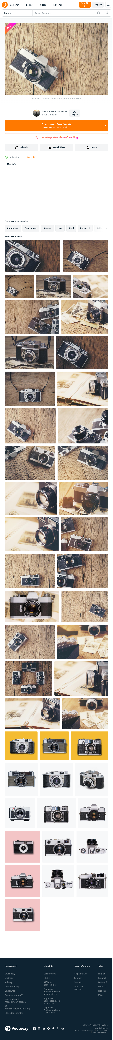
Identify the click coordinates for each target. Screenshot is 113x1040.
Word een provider (79, 986)
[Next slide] (101, 226)
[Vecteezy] (5, 5)
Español (100, 976)
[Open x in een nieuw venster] (58, 1027)
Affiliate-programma (50, 982)
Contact (78, 976)
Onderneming (12, 985)
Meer (98, 993)
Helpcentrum (80, 972)
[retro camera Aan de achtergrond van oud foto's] (90, 284)
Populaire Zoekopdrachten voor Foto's (52, 999)
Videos (43, 4)
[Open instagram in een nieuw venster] (39, 1027)
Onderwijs (10, 989)
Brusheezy (10, 972)
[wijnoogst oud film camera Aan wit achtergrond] (56, 812)
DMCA (47, 976)
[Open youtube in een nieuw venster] (63, 1027)
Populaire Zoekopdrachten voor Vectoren (52, 990)
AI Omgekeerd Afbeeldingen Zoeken (15, 999)
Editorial (57, 4)
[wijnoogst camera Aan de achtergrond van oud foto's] (53, 284)
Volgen (75, 114)
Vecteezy (9, 976)
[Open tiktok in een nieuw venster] (53, 1027)
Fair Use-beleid (97, 1031)
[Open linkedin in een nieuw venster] (44, 1027)
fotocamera (31, 226)
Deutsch (100, 985)
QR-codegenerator (14, 1011)
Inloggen (98, 4)
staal (71, 226)
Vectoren (14, 4)
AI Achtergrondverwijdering (17, 1006)
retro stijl (85, 226)
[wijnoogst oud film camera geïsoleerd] (21, 777)
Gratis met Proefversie (57, 125)
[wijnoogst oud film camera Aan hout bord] (32, 254)
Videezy (8, 980)
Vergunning (50, 972)
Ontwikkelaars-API (14, 993)
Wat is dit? (31, 157)
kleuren (47, 226)
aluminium (12, 226)
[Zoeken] (98, 13)
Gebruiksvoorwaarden (82, 1029)
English (99, 972)
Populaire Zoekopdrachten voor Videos (52, 1009)
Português (101, 980)
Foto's (29, 4)
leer (60, 226)
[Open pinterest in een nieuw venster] (48, 1027)
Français (100, 989)
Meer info (11, 162)
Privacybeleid (100, 1029)
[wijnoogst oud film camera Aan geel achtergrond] (21, 744)
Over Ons (78, 980)
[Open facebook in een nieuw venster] (34, 1027)
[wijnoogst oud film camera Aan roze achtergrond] (22, 845)
